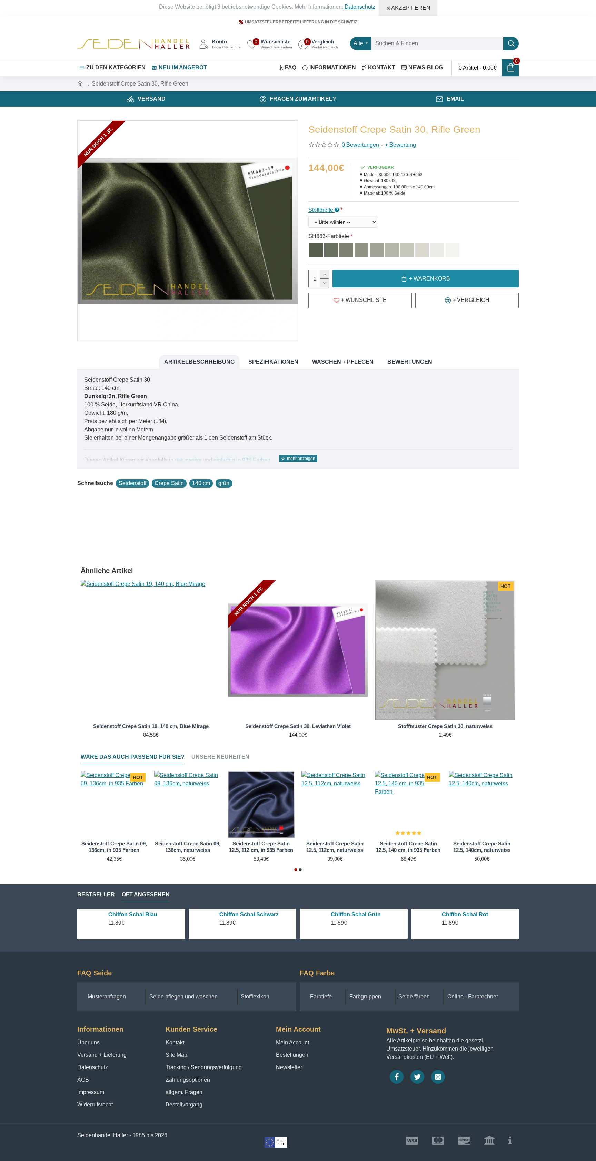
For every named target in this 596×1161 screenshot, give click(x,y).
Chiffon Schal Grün (356, 914)
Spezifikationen (273, 362)
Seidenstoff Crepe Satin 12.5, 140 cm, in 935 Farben (408, 846)
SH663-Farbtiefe (328, 236)
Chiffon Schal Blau (132, 914)
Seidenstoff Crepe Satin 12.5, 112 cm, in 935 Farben (261, 846)
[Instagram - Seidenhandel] (438, 1077)
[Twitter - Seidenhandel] (417, 1077)
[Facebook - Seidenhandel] (397, 1077)
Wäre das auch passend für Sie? (133, 757)
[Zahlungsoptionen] (510, 1140)
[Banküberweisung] (489, 1140)
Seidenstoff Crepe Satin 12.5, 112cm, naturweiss (335, 846)
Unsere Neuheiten (220, 757)
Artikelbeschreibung (199, 362)
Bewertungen (409, 362)
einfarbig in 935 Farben (241, 460)
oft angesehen (146, 894)
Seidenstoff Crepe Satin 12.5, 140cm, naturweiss (481, 846)
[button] (296, 869)
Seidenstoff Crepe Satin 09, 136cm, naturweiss (187, 846)
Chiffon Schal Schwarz (249, 914)
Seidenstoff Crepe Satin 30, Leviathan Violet (298, 726)
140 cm (201, 483)
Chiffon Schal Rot (465, 914)
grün (223, 483)
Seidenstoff (132, 483)
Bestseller (96, 894)
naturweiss (188, 460)
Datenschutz (360, 7)
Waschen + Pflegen (343, 362)
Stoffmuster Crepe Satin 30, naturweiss (445, 726)
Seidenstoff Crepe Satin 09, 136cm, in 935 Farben (114, 846)
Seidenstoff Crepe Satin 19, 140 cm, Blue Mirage (151, 726)
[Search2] (511, 43)
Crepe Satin (169, 483)
